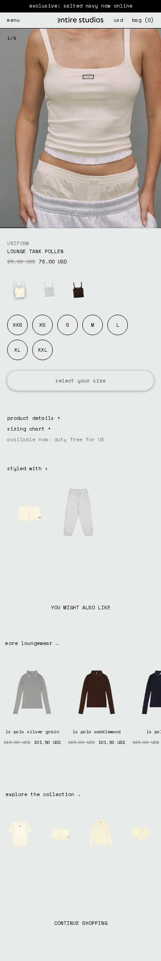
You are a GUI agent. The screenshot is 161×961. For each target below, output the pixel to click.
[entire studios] (80, 20)
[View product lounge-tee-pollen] (20, 833)
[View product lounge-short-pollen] (60, 833)
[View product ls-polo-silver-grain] (32, 691)
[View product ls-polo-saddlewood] (96, 691)
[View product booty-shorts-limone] (140, 833)
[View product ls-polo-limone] (100, 833)
